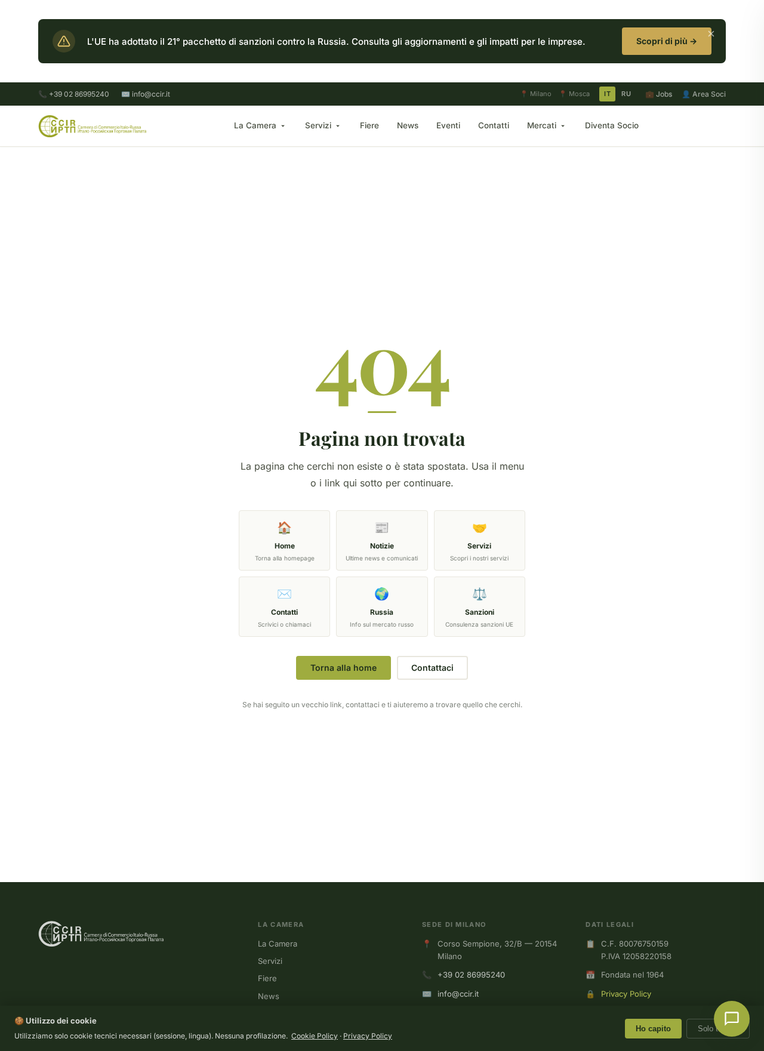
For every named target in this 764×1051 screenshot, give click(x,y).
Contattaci (432, 667)
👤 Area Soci (704, 94)
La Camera (255, 125)
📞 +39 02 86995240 (73, 94)
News (407, 125)
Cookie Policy (314, 1035)
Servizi (318, 125)
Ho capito (653, 1028)
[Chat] (732, 1019)
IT (607, 94)
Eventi (448, 125)
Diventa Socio (612, 125)
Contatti (493, 125)
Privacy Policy (626, 993)
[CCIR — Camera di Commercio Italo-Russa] (92, 126)
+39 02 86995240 (471, 974)
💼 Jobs (658, 94)
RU (626, 94)
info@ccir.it (458, 993)
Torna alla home (343, 667)
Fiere (369, 125)
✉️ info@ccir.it (145, 94)
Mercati (541, 125)
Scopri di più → (666, 41)
